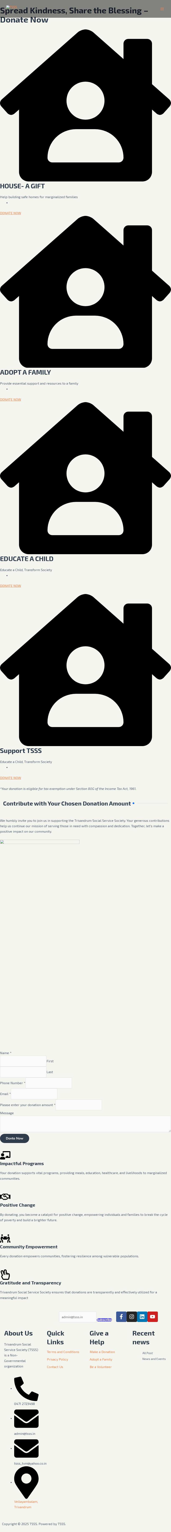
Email (5, 1094)
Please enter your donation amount (27, 1105)
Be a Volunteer (101, 1367)
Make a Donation (102, 1352)
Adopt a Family (101, 1359)
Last (50, 1072)
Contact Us (55, 1367)
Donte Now (14, 1138)
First (50, 1061)
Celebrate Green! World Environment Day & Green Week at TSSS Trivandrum (149, 1464)
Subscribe (104, 1320)
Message (7, 1113)
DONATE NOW (10, 213)
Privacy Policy (57, 1359)
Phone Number (12, 1083)
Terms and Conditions (63, 1352)
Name (5, 1053)
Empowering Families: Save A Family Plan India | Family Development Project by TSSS (150, 1408)
